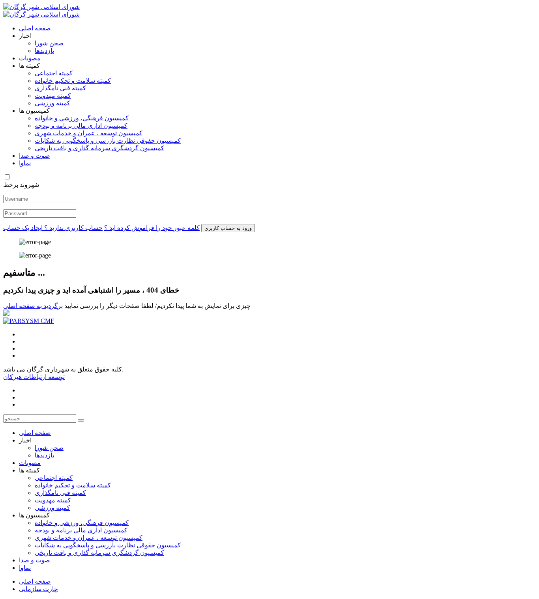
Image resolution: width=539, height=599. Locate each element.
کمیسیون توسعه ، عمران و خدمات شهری (88, 133)
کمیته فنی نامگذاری (60, 88)
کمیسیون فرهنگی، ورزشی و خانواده (82, 118)
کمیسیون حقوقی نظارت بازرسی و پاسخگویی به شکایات (108, 140)
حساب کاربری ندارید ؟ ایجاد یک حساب (53, 227)
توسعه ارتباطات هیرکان (34, 376)
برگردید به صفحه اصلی (33, 305)
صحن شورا (49, 43)
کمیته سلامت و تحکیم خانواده (73, 80)
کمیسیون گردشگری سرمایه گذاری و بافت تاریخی (99, 148)
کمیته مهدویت (53, 95)
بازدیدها (44, 50)
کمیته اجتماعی (54, 73)
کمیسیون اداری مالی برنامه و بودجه (81, 125)
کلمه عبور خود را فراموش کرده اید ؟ (152, 227)
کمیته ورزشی (52, 103)
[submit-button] (81, 420)
